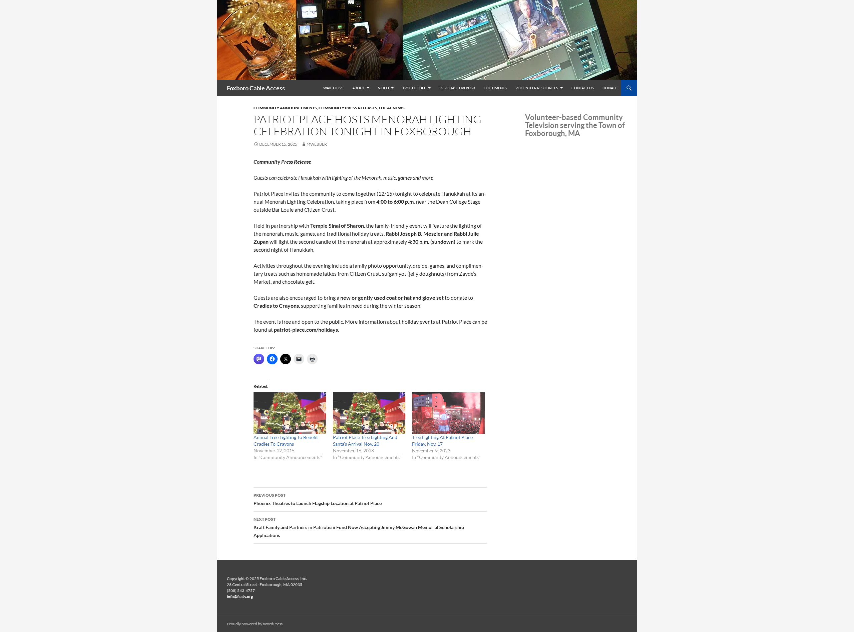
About (358, 88)
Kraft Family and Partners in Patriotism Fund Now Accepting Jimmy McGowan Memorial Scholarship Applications (359, 527)
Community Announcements (285, 107)
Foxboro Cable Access (256, 88)
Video (383, 88)
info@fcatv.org (240, 596)
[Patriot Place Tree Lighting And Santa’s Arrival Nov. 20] (369, 413)
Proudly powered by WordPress (255, 623)
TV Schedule (414, 88)
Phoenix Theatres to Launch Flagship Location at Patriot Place (318, 499)
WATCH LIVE (333, 88)
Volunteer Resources (536, 88)
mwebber (317, 144)
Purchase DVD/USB (457, 88)
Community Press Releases (348, 107)
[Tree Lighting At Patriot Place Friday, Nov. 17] (448, 413)
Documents (495, 88)
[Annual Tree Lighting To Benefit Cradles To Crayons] (290, 413)
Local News (392, 107)
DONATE (609, 88)
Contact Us (582, 88)
